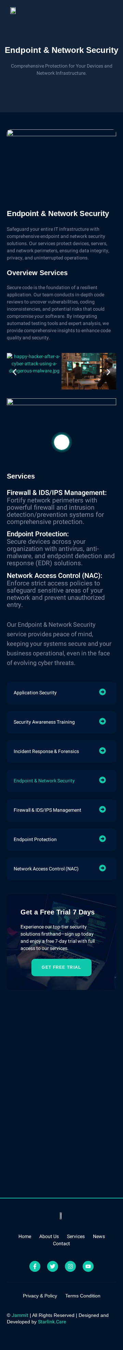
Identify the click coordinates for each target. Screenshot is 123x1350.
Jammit (20, 1315)
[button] (14, 372)
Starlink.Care (52, 1321)
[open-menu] (111, 10)
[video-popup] (61, 442)
